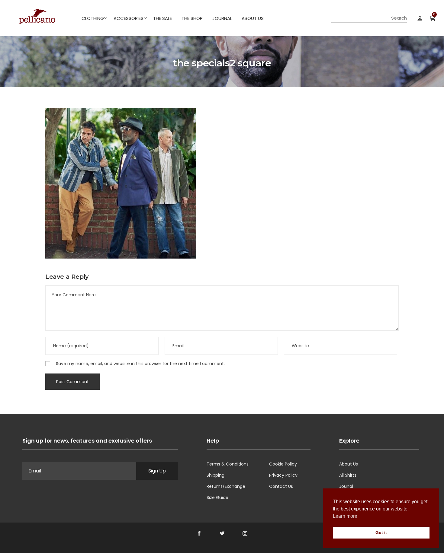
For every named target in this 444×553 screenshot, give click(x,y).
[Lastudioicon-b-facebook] (199, 533)
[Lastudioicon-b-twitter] (222, 533)
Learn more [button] (345, 516)
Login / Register (420, 18)
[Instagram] (245, 533)
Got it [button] (381, 532)
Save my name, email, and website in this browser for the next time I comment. (140, 364)
